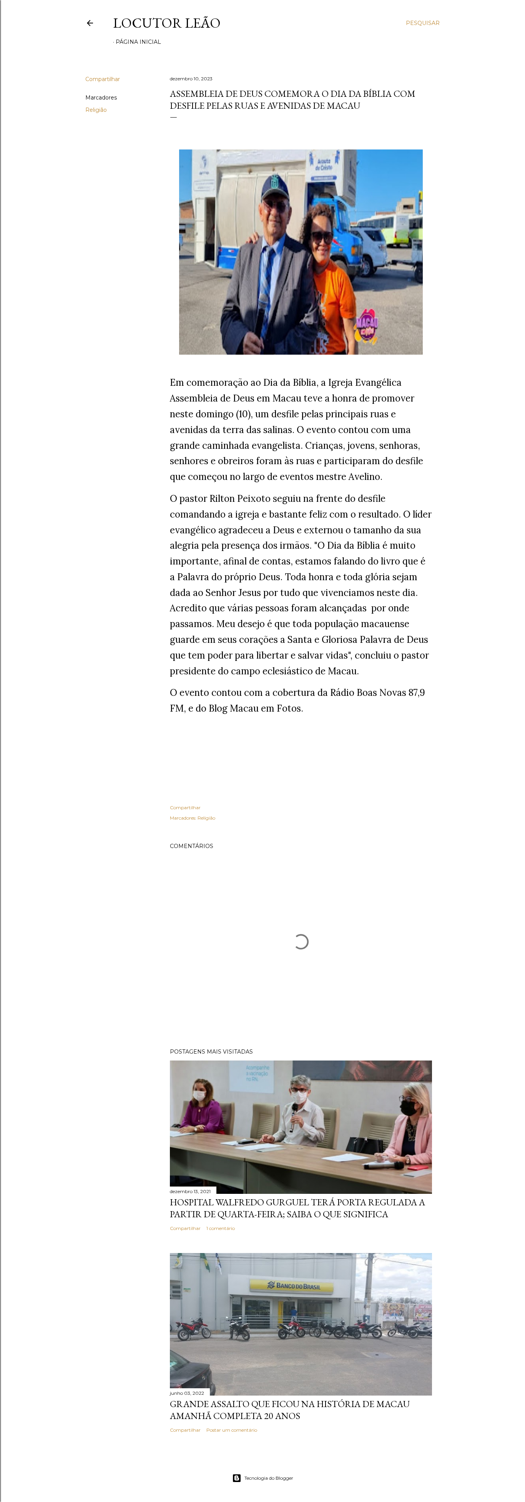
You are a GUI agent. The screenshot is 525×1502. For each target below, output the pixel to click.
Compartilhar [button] (102, 79)
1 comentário (220, 1228)
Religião (96, 109)
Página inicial (138, 41)
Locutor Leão (167, 23)
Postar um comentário (231, 1430)
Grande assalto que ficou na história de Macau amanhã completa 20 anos (290, 1410)
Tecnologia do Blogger (268, 1478)
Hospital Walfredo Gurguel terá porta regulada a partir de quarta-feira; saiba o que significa (297, 1208)
